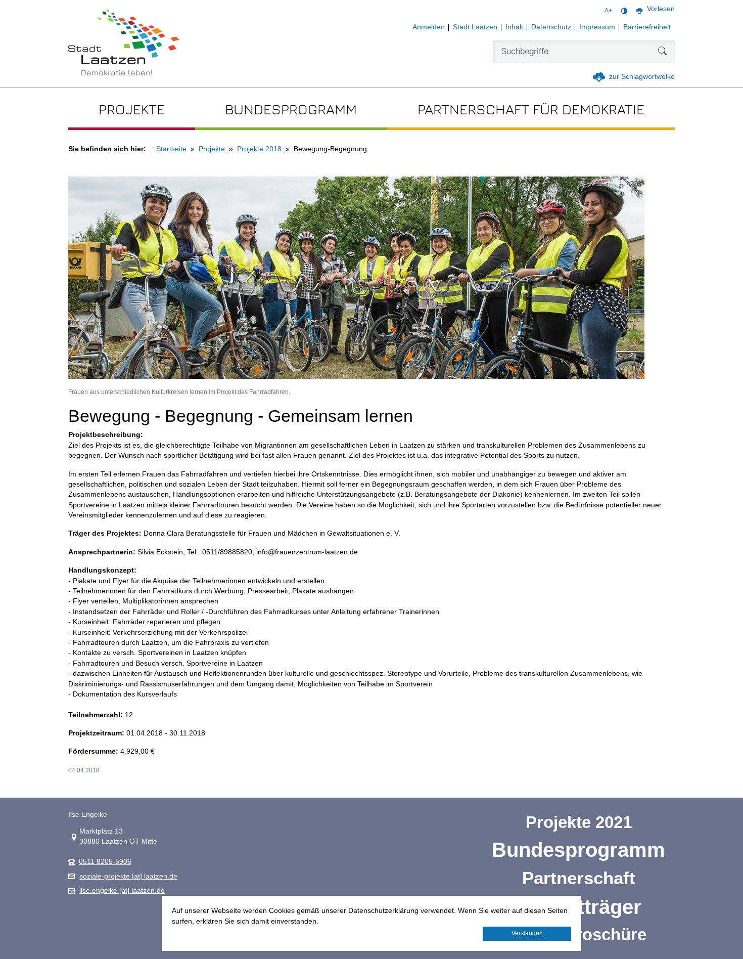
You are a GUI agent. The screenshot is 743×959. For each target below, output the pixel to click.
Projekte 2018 (259, 149)
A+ (608, 10)
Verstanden (527, 933)
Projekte (212, 149)
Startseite (171, 149)
